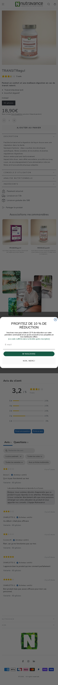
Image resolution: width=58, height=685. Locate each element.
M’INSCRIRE (29, 354)
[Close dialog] (55, 319)
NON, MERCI (29, 361)
